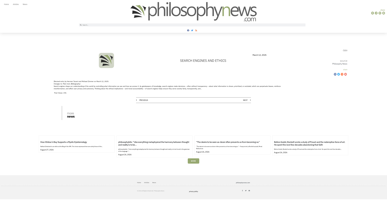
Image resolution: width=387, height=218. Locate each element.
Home (6, 4)
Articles (16, 4)
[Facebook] (188, 30)
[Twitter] (192, 30)
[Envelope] (249, 190)
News (25, 4)
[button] (372, 13)
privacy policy (193, 191)
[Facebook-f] (242, 190)
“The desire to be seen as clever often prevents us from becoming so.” (228, 142)
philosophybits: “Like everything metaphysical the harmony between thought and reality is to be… (153, 143)
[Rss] (196, 30)
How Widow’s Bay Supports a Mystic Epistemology (63, 142)
